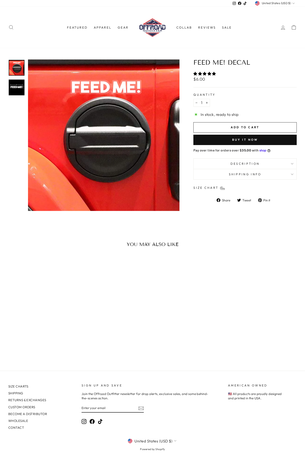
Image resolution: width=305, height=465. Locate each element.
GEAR (123, 27)
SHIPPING (15, 393)
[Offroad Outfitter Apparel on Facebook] (92, 421)
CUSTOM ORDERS (21, 407)
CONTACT (16, 428)
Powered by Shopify (152, 449)
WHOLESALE (18, 421)
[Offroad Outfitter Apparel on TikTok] (100, 421)
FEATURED (77, 27)
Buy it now (245, 140)
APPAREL (102, 27)
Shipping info (245, 174)
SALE (227, 27)
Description (245, 164)
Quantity (204, 95)
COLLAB (184, 27)
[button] (205, 73)
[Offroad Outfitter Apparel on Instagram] (84, 421)
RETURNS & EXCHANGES (27, 400)
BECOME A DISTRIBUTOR (27, 414)
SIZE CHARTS (18, 386)
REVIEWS (207, 27)
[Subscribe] (141, 408)
